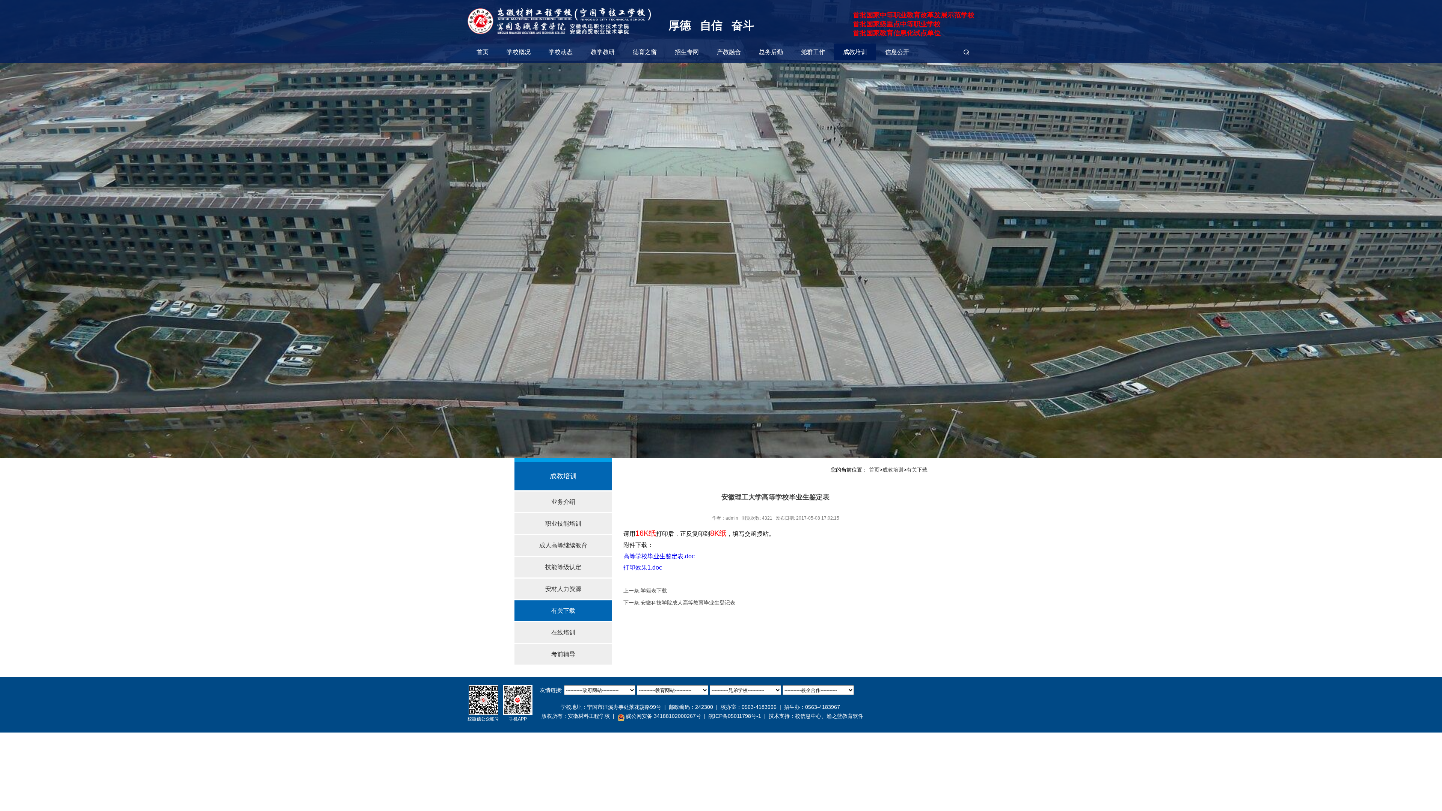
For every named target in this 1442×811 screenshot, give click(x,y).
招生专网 (687, 52)
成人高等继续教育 (563, 545)
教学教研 (603, 52)
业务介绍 (563, 502)
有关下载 (563, 610)
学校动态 (561, 52)
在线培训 (563, 632)
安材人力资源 (563, 589)
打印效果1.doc (642, 567)
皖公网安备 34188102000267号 (663, 716)
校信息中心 (808, 716)
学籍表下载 (654, 591)
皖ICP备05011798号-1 (735, 716)
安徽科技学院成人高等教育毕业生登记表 (688, 603)
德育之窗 (645, 52)
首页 (483, 52)
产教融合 (729, 52)
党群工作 (813, 52)
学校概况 (519, 52)
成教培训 (855, 52)
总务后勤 (771, 52)
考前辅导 (563, 654)
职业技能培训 (563, 523)
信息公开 (897, 52)
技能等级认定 (563, 567)
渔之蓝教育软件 (845, 716)
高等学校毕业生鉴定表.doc (659, 556)
